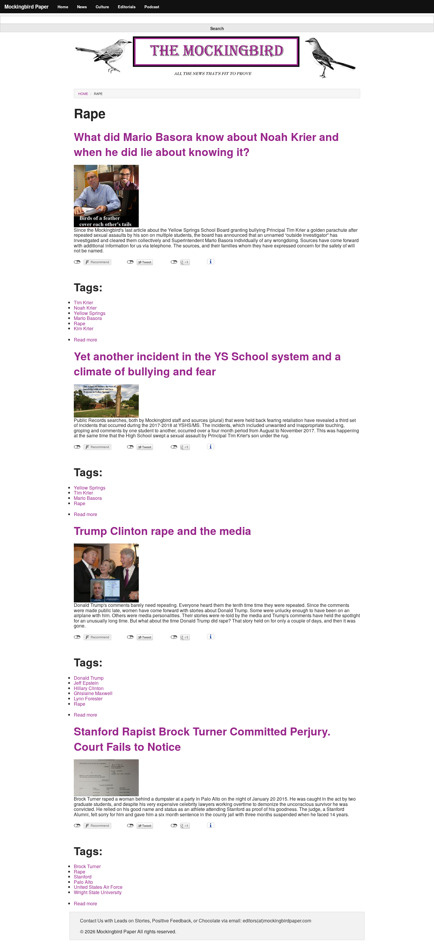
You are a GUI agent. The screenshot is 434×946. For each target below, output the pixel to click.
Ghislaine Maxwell (93, 693)
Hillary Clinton (89, 688)
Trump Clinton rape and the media (162, 530)
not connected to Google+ (174, 262)
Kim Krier (83, 328)
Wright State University (98, 892)
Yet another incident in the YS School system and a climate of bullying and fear (207, 363)
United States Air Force (98, 886)
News (82, 6)
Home (63, 6)
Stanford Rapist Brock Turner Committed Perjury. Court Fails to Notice (202, 738)
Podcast (151, 6)
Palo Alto (83, 881)
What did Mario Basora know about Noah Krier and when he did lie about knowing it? (206, 144)
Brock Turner (87, 866)
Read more (85, 339)
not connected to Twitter (130, 262)
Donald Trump (89, 677)
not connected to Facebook (77, 262)
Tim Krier (83, 302)
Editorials (127, 6)
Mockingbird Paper (26, 6)
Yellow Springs (89, 313)
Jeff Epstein (86, 682)
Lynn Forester (88, 698)
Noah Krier (85, 307)
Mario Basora (88, 318)
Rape (98, 93)
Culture (102, 6)
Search (217, 28)
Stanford (83, 876)
